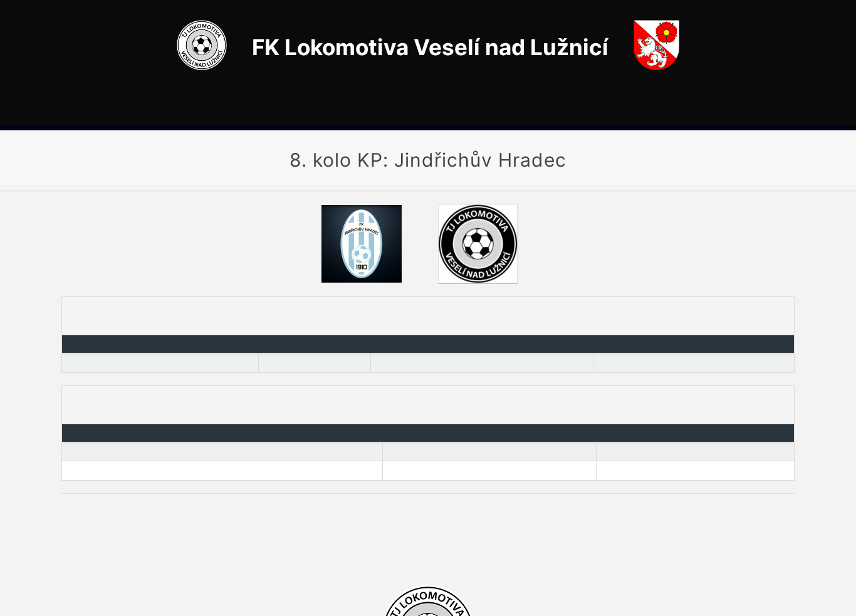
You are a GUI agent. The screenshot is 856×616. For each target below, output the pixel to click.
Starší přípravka (97, 470)
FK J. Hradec (92, 451)
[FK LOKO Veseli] (202, 66)
